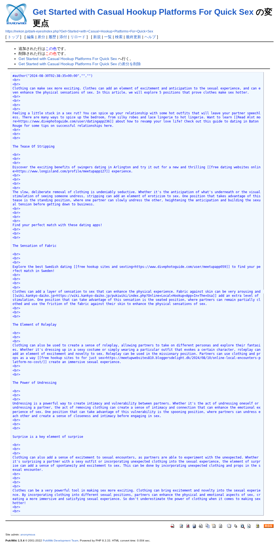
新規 (97, 37)
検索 (119, 37)
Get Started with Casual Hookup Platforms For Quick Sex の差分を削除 (80, 64)
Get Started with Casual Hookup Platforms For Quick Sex (143, 11)
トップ (13, 37)
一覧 (108, 37)
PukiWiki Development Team (60, 540)
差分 (41, 37)
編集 (30, 37)
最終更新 (133, 37)
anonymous (27, 534)
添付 (63, 37)
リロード (78, 37)
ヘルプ (150, 37)
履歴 (52, 37)
